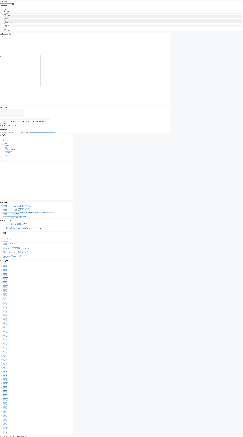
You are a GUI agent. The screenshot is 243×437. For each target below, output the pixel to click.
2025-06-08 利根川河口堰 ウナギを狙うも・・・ (13, 214)
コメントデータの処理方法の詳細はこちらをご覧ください (42, 132)
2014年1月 (5, 410)
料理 (7, 17)
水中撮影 (8, 15)
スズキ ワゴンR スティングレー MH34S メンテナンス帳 (15, 251)
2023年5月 (5, 291)
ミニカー (6, 27)
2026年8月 (5, 263)
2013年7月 (5, 418)
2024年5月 (5, 282)
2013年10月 (5, 414)
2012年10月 (5, 427)
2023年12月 (5, 285)
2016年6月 (5, 375)
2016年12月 (5, 367)
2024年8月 (5, 279)
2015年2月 (5, 394)
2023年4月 (5, 293)
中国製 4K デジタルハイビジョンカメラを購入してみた (15, 226)
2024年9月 (5, 278)
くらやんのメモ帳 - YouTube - (9, 243)
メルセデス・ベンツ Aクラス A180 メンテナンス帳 (14, 252)
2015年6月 (5, 388)
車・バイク (6, 26)
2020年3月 (5, 326)
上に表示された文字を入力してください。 (9, 125)
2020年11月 (5, 316)
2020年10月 (5, 318)
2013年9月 (5, 415)
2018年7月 (5, 346)
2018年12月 (5, 339)
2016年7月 (5, 374)
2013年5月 (5, 420)
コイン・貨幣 (7, 30)
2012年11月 (5, 425)
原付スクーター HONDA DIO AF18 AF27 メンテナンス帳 (16, 248)
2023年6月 (5, 290)
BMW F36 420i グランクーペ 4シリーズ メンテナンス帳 (15, 253)
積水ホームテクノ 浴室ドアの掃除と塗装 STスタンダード (16, 217)
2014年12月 (5, 395)
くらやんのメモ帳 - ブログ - (6, 1)
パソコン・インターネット (12, 19)
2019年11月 (5, 327)
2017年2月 (5, 364)
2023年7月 (5, 289)
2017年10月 (5, 354)
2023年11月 (5, 286)
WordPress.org (5, 241)
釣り (5, 9)
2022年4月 (5, 306)
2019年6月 (5, 332)
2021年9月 (5, 307)
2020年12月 (5, 315)
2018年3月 (5, 351)
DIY (5, 10)
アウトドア (6, 11)
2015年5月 (5, 390)
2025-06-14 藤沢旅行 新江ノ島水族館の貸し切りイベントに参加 (17, 206)
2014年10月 (5, 398)
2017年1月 (5, 366)
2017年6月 (5, 359)
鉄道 (5, 29)
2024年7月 (5, 281)
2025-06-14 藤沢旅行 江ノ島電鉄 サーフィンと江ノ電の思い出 (16, 209)
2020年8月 (5, 320)
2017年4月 (5, 362)
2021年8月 (5, 309)
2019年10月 (5, 328)
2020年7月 (5, 322)
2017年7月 (5, 358)
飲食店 (7, 25)
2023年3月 (5, 294)
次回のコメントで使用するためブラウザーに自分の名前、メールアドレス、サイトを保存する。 (23, 121)
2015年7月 (5, 387)
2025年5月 (5, 271)
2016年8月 (5, 372)
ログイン (5, 237)
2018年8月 (5, 344)
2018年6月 (5, 347)
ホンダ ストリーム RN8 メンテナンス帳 (12, 250)
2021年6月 (5, 311)
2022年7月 (5, 303)
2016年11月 (5, 368)
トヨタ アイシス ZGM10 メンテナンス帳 (12, 255)
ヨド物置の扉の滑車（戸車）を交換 (11, 229)
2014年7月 (5, 402)
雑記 (5, 23)
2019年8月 (5, 330)
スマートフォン (9, 21)
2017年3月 (5, 363)
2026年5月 (5, 267)
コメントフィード (7, 239)
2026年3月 (5, 270)
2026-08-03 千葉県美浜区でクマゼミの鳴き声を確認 (14, 216)
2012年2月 (5, 429)
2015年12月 (5, 380)
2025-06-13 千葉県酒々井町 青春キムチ (11, 213)
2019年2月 (5, 336)
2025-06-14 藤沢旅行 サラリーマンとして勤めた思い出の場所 (16, 208)
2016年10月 (5, 370)
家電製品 (6, 18)
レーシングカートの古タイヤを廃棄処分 (12, 223)
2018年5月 (5, 348)
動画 (5, 14)
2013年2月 (5, 424)
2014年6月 (5, 403)
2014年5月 (5, 404)
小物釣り (5, 244)
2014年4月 (5, 406)
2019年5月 (5, 334)
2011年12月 (5, 432)
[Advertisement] (38, 45)
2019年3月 (5, 335)
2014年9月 (5, 399)
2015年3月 (5, 392)
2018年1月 (5, 352)
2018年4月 (5, 350)
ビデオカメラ (9, 22)
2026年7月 (5, 265)
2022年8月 (5, 302)
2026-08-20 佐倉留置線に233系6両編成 (11, 210)
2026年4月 (5, 269)
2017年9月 (5, 355)
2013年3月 (5, 423)
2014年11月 (5, 396)
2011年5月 (5, 433)
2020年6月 (5, 323)
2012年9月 (5, 428)
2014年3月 (5, 407)
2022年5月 (5, 305)
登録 (4, 235)
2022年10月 (5, 301)
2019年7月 (5, 331)
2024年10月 (5, 277)
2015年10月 (5, 383)
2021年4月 (5, 312)
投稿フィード (6, 238)
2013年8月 (5, 416)
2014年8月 (5, 400)
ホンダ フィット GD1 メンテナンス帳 (11, 247)
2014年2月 (5, 408)
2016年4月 (5, 378)
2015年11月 (5, 382)
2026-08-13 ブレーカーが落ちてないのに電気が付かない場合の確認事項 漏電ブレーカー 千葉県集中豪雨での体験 (28, 212)
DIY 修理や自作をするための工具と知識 (12, 256)
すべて (5, 7)
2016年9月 (5, 371)
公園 (7, 13)
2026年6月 (5, 266)
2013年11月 (5, 412)
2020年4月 (5, 324)
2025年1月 (5, 274)
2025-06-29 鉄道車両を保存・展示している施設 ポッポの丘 (16, 205)
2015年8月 (5, 386)
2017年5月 (5, 360)
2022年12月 (5, 298)
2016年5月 (5, 376)
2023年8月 (5, 287)
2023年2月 (5, 295)
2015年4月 (5, 391)
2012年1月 (5, 431)
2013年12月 (5, 411)
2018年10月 (5, 342)
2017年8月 (5, 356)
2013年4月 (5, 422)
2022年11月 (5, 299)
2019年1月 (5, 338)
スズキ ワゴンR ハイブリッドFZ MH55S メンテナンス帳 (16, 246)
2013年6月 (5, 419)
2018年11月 (5, 340)
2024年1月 (5, 283)
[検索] (13, 4)
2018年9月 (5, 343)
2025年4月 (5, 273)
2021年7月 (5, 310)
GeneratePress (24, 436)
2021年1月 (5, 314)
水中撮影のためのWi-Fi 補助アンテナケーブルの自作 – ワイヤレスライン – (19, 228)
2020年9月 (5, 319)
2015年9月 (5, 384)
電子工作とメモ (6, 257)
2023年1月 (5, 297)
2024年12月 (5, 275)
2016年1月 (5, 379)
